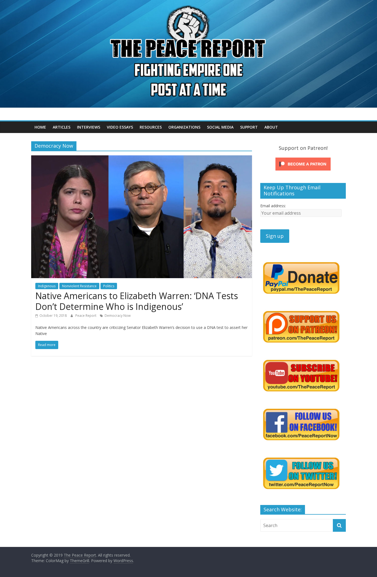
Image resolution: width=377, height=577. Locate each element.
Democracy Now (118, 315)
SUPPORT (249, 127)
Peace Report (86, 315)
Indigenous (46, 286)
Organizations (184, 127)
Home (40, 127)
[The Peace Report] (188, 3)
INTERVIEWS (88, 127)
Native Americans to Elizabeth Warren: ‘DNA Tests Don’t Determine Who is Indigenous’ (136, 301)
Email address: (273, 205)
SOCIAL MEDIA (220, 127)
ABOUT (271, 127)
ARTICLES (61, 127)
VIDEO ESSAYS (120, 127)
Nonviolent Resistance (79, 286)
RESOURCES (151, 127)
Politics (108, 286)
